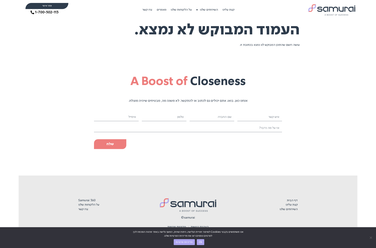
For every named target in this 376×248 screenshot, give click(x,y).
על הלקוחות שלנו (181, 9)
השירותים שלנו (209, 9)
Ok (200, 242)
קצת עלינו (228, 9)
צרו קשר (147, 9)
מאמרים (161, 9)
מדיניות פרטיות (184, 242)
